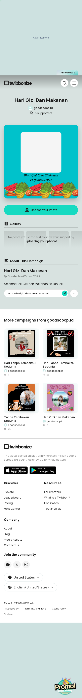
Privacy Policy (11, 608)
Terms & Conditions (35, 608)
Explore (9, 492)
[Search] (64, 83)
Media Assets (13, 539)
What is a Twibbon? (57, 497)
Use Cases (51, 503)
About (8, 528)
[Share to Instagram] (26, 564)
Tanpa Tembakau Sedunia (16, 419)
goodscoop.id (16, 370)
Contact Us (11, 545)
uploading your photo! (41, 241)
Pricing (8, 503)
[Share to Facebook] (8, 564)
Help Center (12, 508)
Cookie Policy (59, 608)
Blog (7, 534)
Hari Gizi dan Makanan (59, 417)
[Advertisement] (41, 39)
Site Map (8, 614)
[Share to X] (17, 564)
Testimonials (52, 508)
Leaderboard (12, 497)
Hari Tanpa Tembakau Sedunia (20, 364)
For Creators (52, 492)
